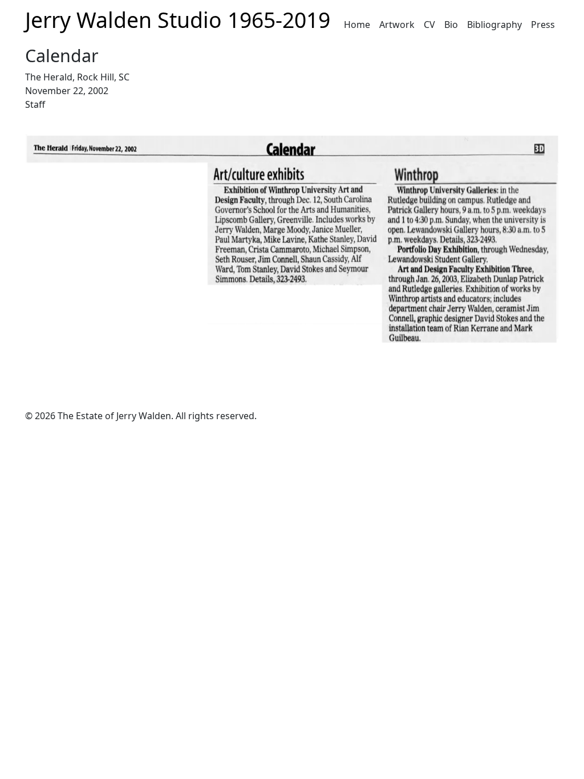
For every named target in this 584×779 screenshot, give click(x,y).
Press (543, 24)
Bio (451, 24)
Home (357, 24)
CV (429, 24)
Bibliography (494, 24)
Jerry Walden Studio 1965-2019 (177, 19)
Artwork (397, 24)
